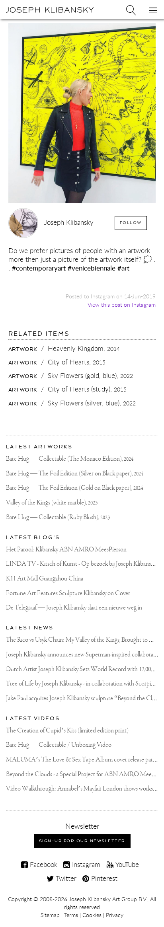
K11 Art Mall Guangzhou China (44, 578)
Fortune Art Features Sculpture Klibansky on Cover (68, 593)
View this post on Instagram (122, 304)
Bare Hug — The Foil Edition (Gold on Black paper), (74, 488)
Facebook (42, 864)
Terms (71, 915)
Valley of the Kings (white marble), (52, 502)
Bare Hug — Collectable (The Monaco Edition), (69, 459)
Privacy (114, 915)
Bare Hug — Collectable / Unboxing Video (58, 745)
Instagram (85, 864)
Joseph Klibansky (69, 222)
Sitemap (50, 915)
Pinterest (103, 878)
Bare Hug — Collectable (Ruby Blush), (58, 517)
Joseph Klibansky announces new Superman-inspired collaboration (84, 654)
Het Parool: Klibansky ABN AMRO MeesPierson (66, 549)
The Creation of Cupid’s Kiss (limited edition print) (67, 730)
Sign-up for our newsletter (82, 841)
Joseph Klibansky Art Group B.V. (108, 899)
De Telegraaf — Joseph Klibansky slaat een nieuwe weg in (74, 608)
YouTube (126, 864)
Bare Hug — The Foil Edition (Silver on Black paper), (74, 473)
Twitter (65, 878)
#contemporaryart (39, 268)
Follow (131, 222)
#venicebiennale (91, 268)
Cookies (92, 915)
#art (123, 268)
